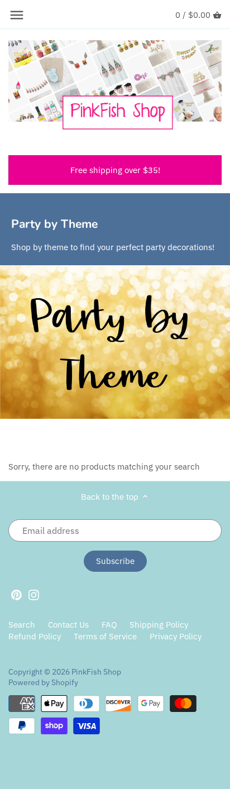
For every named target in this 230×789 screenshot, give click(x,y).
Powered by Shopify (43, 682)
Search (21, 624)
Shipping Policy (159, 624)
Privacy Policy (176, 636)
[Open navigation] (16, 15)
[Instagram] (33, 594)
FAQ (109, 624)
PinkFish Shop (96, 672)
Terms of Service (105, 636)
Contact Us (68, 624)
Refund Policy (34, 636)
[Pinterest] (16, 594)
